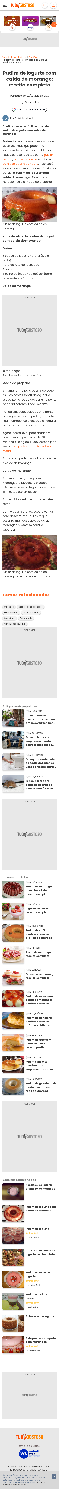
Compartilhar (32, 102)
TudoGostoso (9, 57)
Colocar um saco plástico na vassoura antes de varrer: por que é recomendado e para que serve (40, 719)
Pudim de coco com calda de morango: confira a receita (39, 999)
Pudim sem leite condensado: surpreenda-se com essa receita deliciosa (41, 1065)
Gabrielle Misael (24, 118)
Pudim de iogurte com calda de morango (41, 1208)
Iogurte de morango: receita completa (40, 910)
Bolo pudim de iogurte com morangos (41, 1340)
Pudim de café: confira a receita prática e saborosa (39, 934)
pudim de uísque (25, 159)
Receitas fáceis (11, 612)
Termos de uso (18, 1469)
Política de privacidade (36, 1466)
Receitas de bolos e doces (30, 607)
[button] (54, 24)
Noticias (22, 57)
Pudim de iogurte (37, 1229)
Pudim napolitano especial (38, 1296)
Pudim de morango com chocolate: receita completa (39, 890)
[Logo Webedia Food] (30, 1453)
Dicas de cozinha (31, 612)
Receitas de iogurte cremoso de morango (40, 1187)
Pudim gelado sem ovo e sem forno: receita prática (38, 1043)
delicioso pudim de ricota (20, 164)
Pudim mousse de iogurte (38, 1274)
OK (54, 1476)
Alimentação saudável (14, 624)
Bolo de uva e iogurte (40, 1316)
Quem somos (15, 1466)
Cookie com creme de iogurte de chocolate (40, 1252)
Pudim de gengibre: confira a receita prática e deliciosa (39, 1021)
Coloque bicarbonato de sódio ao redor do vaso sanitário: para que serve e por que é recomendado (40, 763)
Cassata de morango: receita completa (41, 976)
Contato (42, 1469)
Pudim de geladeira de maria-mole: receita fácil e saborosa (41, 1087)
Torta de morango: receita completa (39, 954)
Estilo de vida (26, 618)
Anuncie (31, 1469)
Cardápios (34, 57)
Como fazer (9, 618)
